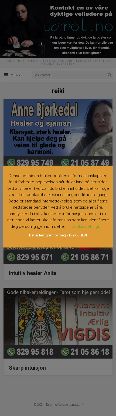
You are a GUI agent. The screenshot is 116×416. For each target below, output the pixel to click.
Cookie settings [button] (85, 226)
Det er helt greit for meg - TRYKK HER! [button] (58, 235)
